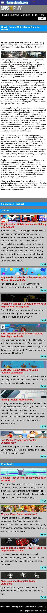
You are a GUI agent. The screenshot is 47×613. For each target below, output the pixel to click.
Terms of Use (30, 606)
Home (2, 606)
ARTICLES (25, 15)
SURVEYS (15, 15)
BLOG (34, 15)
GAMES (5, 15)
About (8, 606)
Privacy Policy (18, 606)
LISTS (42, 15)
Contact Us (41, 606)
